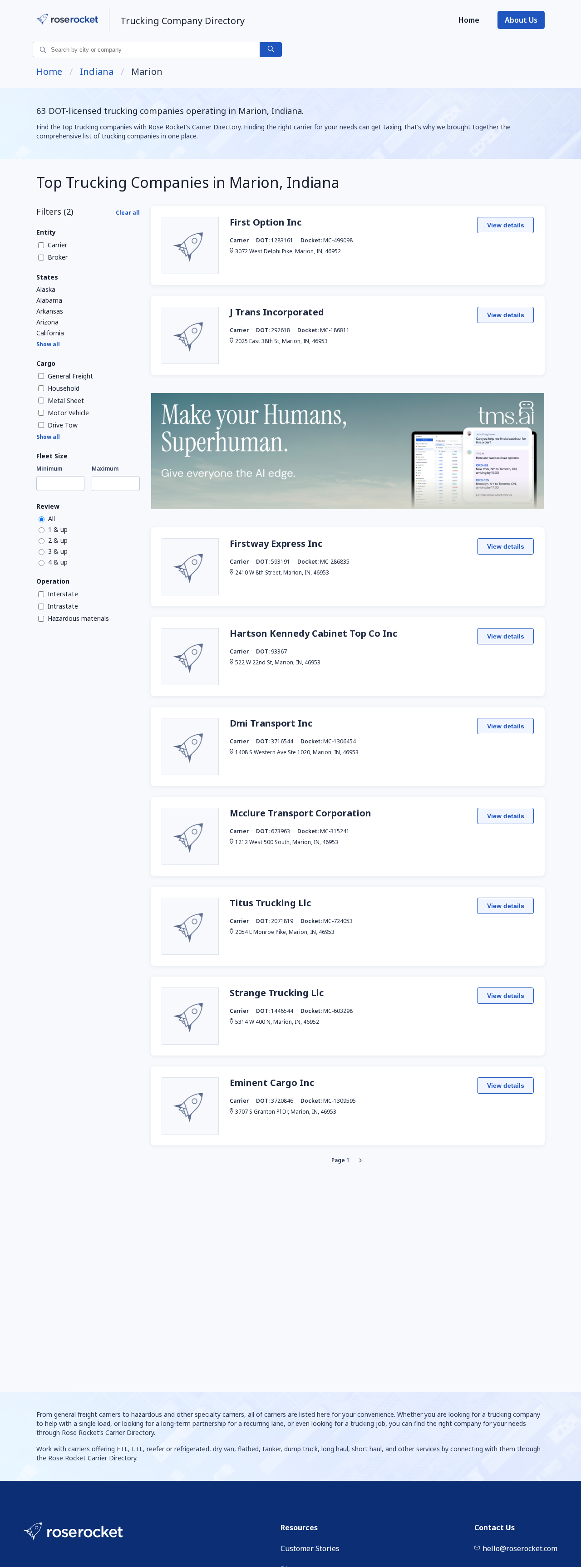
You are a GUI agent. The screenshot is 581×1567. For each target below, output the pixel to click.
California (50, 333)
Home (468, 20)
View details (505, 225)
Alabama (49, 300)
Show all (48, 344)
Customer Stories (310, 1548)
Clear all (128, 212)
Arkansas (49, 311)
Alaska (45, 289)
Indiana (96, 71)
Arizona (47, 322)
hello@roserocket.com (520, 1548)
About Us (521, 20)
